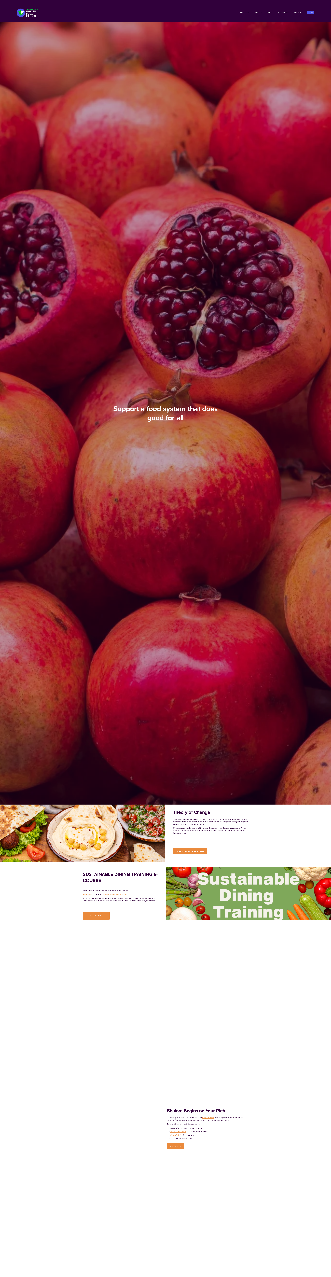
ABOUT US (258, 13)
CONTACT (297, 13)
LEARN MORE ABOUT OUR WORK (190, 851)
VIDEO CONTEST (283, 13)
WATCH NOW (175, 1146)
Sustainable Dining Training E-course (115, 894)
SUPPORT (311, 12)
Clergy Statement (208, 1117)
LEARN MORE (96, 915)
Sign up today (87, 894)
